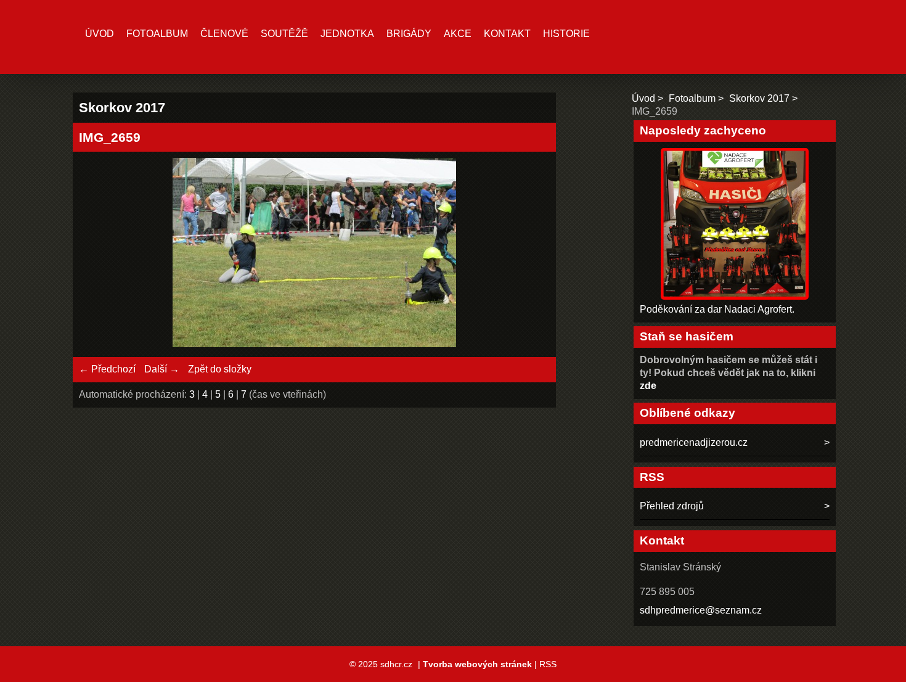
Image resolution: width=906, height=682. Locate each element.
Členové (224, 33)
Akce (457, 33)
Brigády (408, 33)
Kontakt (507, 33)
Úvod (99, 33)
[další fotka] (530, 254)
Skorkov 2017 (759, 98)
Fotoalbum (157, 33)
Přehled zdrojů (672, 506)
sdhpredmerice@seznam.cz (701, 610)
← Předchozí (107, 369)
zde (648, 385)
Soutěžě (284, 33)
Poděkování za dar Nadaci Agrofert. (717, 309)
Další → (161, 369)
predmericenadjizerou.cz (694, 442)
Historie (566, 33)
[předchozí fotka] (99, 254)
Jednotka (347, 33)
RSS (548, 664)
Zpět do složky (219, 369)
